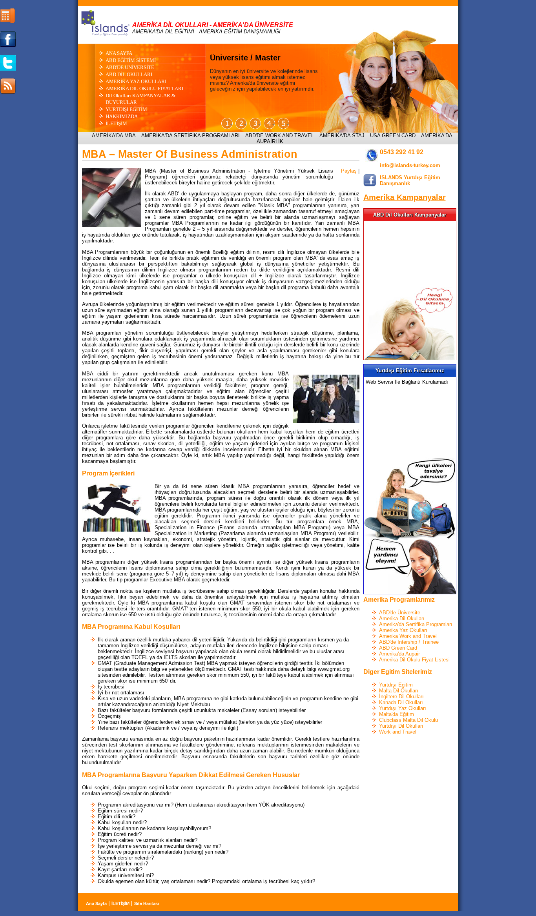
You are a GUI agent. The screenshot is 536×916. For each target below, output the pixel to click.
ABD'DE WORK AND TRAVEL (279, 135)
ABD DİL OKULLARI (129, 74)
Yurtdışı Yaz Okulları (402, 708)
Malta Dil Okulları (398, 691)
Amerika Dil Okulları (402, 618)
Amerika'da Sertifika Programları (415, 624)
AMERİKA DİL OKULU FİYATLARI (144, 88)
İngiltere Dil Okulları (401, 696)
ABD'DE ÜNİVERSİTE (130, 67)
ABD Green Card (398, 648)
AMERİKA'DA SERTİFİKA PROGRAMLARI (190, 135)
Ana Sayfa (96, 903)
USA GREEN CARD (393, 135)
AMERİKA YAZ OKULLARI (136, 81)
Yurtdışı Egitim (396, 685)
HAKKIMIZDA (122, 116)
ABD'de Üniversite (399, 613)
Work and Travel (397, 732)
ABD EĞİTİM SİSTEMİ (131, 60)
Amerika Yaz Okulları (403, 630)
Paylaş (349, 171)
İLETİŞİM (116, 123)
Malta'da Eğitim (396, 714)
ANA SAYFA (119, 53)
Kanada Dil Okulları (401, 702)
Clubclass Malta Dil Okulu (408, 720)
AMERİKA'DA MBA (114, 135)
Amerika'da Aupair (399, 654)
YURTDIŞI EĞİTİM (126, 109)
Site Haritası (146, 903)
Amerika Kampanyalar (404, 197)
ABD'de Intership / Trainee (409, 642)
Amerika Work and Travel (408, 636)
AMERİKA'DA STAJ (342, 135)
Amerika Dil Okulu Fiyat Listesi (414, 660)
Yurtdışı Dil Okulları (401, 726)
